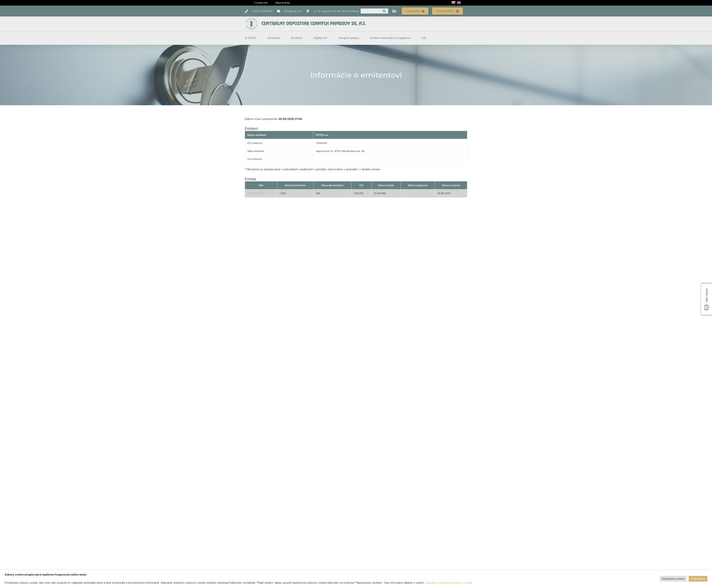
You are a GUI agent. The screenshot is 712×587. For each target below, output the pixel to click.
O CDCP (250, 38)
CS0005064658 (256, 193)
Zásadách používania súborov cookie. (449, 582)
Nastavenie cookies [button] (673, 578)
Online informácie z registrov (390, 38)
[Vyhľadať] (384, 11)
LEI (424, 38)
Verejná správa (349, 38)
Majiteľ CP (320, 38)
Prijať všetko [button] (698, 578)
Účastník (273, 38)
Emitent (296, 38)
